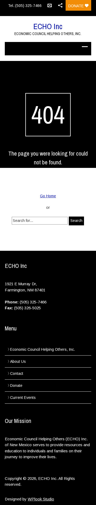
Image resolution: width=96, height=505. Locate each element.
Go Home (48, 196)
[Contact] (49, 5)
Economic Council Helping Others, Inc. (42, 349)
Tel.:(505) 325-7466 (25, 5)
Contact (16, 373)
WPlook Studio (41, 499)
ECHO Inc (47, 26)
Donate (76, 6)
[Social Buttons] (60, 5)
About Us (18, 361)
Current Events (23, 397)
